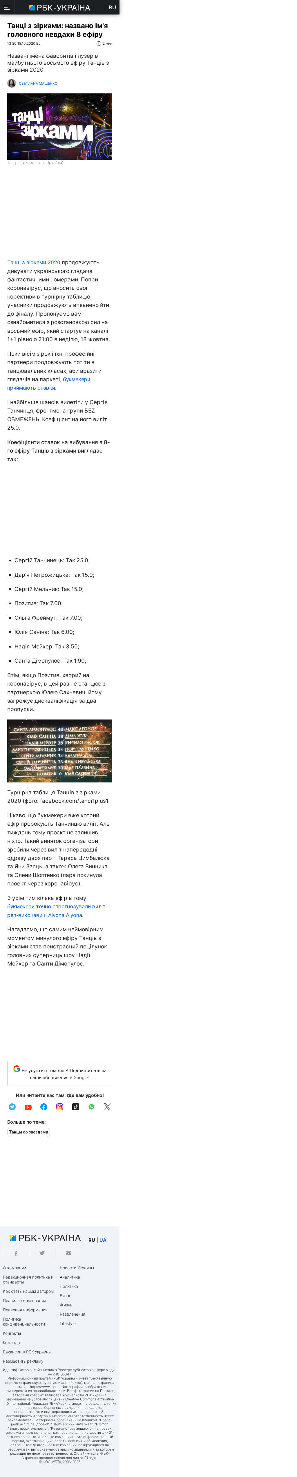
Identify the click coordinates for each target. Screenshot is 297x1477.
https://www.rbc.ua (45, 1386)
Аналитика (70, 1276)
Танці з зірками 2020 (34, 262)
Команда (11, 1342)
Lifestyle (68, 1323)
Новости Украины (77, 1267)
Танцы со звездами (28, 1132)
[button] (7, 7)
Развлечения (72, 1314)
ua (102, 1240)
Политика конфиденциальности (24, 1321)
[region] (59, 214)
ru (91, 1240)
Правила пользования (24, 1300)
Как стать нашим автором (28, 1291)
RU (112, 7)
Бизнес (67, 1295)
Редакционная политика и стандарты (28, 1279)
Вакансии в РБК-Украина (27, 1351)
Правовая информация (25, 1309)
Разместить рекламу (23, 1361)
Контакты (12, 1333)
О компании (14, 1267)
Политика (69, 1286)
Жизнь (66, 1304)
